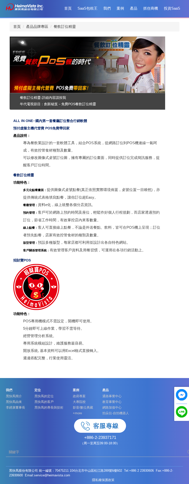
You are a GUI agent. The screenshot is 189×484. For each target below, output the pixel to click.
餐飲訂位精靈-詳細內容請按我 (43, 98)
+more (77, 413)
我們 (107, 8)
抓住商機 (150, 8)
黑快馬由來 (14, 402)
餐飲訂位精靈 (65, 26)
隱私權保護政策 (103, 480)
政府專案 (79, 396)
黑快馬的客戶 (44, 402)
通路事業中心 (112, 396)
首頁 (68, 8)
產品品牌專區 (37, 26)
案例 (120, 8)
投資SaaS (172, 8)
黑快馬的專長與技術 (48, 407)
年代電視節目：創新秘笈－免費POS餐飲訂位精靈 (58, 104)
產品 (133, 8)
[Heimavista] (24, 6)
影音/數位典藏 (83, 407)
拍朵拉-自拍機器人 (115, 413)
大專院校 (79, 402)
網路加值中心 (112, 407)
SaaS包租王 (87, 8)
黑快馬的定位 (44, 396)
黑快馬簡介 (14, 396)
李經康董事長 (15, 407)
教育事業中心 (112, 402)
